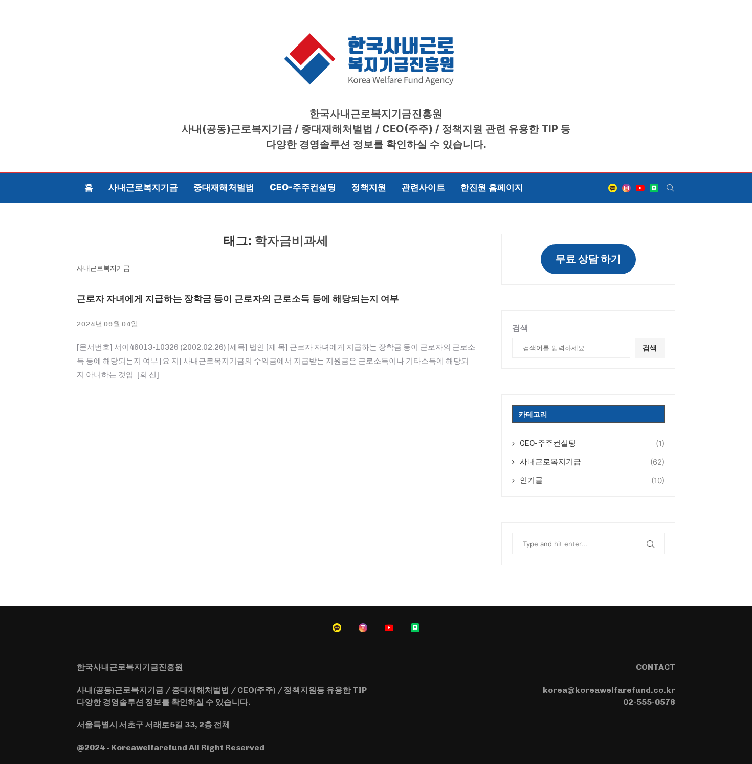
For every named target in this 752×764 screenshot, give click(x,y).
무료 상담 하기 (588, 259)
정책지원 (368, 187)
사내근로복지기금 (143, 187)
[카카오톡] (612, 188)
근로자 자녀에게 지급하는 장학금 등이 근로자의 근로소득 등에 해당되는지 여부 (238, 298)
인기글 (592, 480)
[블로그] (654, 188)
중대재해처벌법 (223, 187)
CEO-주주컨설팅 (303, 187)
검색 (520, 328)
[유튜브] (640, 188)
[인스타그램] (626, 188)
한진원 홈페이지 (491, 187)
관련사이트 (423, 187)
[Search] (670, 188)
